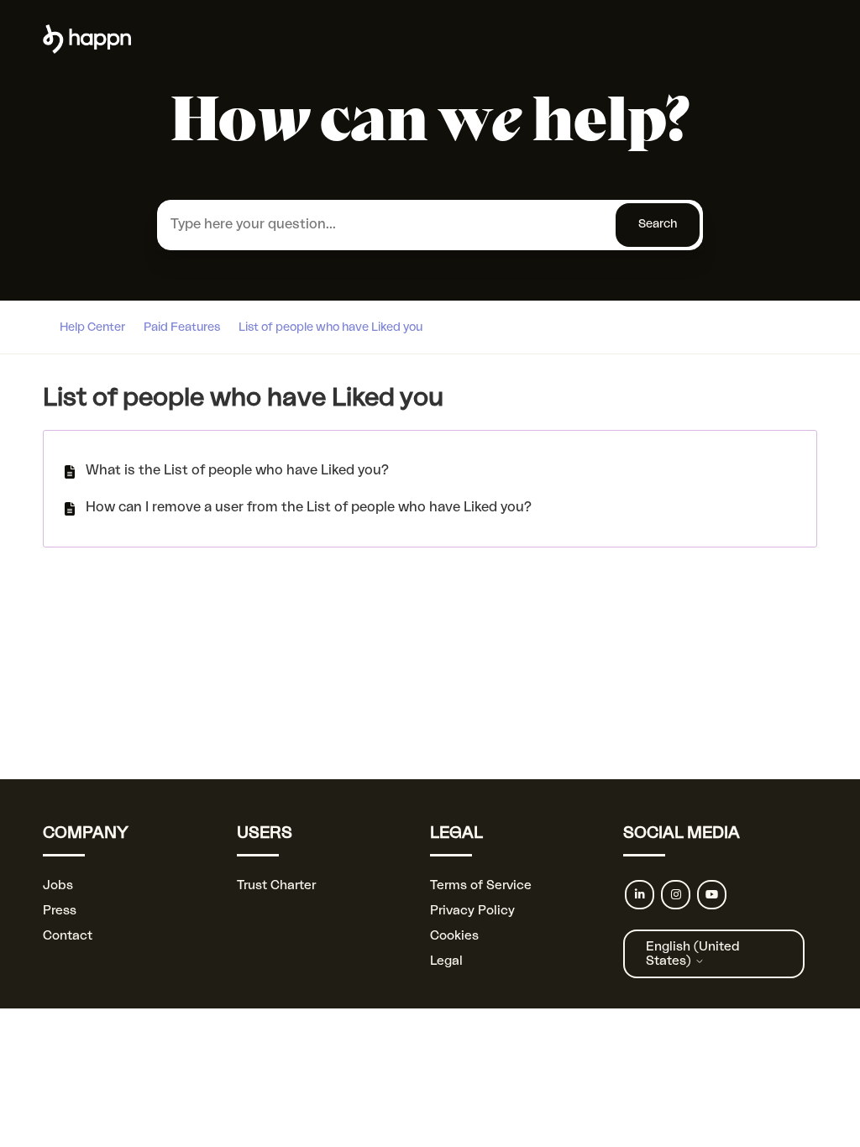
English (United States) (693, 953)
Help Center (92, 327)
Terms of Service (481, 885)
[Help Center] (87, 50)
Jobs (58, 885)
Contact (67, 936)
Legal (446, 961)
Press (59, 910)
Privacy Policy (472, 910)
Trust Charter (276, 885)
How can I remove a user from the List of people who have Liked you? (309, 507)
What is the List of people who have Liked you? (237, 470)
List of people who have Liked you (330, 327)
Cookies (454, 936)
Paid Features (182, 327)
